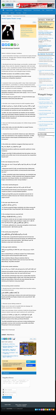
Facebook (30, 365)
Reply (34, 22)
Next (35, 338)
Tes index (18, 13)
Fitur (43, 10)
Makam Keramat (28, 10)
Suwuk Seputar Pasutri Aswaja (11, 18)
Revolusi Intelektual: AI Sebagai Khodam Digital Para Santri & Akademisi (45, 46)
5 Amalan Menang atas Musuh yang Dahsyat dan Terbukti (45, 38)
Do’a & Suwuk (37, 10)
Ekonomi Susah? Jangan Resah (26, 28)
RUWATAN (9, 16)
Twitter (29, 361)
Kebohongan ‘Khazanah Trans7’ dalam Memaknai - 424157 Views (10, 347)
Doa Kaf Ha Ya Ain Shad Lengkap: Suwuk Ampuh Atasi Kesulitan (45, 32)
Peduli (14, 1)
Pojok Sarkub (6, 13)
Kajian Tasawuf (18, 10)
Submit (19, 368)
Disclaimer (24, 404)
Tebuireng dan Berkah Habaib (45, 110)
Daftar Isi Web (8, 404)
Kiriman (12, 13)
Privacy (20, 404)
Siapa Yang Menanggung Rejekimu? (27, 32)
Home (3, 1)
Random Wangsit (45, 54)
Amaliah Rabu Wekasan (25, 35)
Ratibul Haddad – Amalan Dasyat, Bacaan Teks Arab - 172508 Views (9, 350)
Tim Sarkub (8, 22)
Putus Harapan (23, 34)
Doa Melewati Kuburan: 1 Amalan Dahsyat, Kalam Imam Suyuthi (45, 24)
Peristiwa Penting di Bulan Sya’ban (46, 78)
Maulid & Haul (49, 10)
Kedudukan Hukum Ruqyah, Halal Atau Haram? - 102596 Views (10, 356)
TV (10, 1)
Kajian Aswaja (9, 10)
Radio (7, 1)
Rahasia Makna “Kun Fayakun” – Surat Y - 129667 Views (10, 353)
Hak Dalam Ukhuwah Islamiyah (26, 30)
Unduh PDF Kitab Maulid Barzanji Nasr (46, 121)
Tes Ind (24, 13)
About (16, 404)
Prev (31, 338)
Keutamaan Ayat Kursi (43, 63)
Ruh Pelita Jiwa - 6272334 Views (9, 344)
